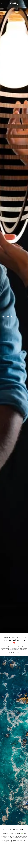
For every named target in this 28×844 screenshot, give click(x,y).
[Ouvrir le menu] (3, 3)
